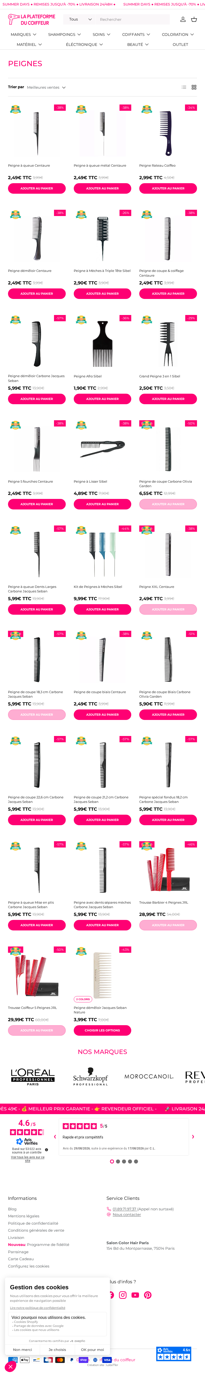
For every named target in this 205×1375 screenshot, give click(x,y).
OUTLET (180, 44)
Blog (12, 1209)
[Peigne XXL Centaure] (168, 554)
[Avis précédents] (54, 1136)
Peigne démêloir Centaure (30, 271)
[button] (194, 19)
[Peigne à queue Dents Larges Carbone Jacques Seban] (37, 554)
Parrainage (18, 1251)
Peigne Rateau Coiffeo (157, 165)
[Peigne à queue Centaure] (37, 133)
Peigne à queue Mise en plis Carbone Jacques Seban (31, 904)
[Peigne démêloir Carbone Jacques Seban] (37, 344)
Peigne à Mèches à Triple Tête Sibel (102, 271)
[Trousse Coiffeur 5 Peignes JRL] (37, 975)
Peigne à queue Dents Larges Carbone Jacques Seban (32, 589)
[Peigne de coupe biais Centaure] (103, 660)
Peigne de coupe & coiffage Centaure (161, 273)
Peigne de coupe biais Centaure (100, 692)
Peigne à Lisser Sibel (90, 481)
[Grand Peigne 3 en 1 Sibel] (168, 344)
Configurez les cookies (28, 1266)
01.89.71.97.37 (125, 1209)
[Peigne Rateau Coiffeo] (168, 133)
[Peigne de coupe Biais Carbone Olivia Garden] (168, 660)
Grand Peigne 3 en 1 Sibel (159, 376)
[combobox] (116, 19)
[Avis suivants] (193, 1136)
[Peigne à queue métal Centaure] (103, 133)
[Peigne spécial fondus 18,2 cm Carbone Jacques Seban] (168, 765)
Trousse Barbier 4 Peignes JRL (163, 902)
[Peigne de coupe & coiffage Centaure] (168, 239)
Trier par (16, 86)
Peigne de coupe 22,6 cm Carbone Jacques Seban (36, 799)
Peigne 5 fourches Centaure (30, 481)
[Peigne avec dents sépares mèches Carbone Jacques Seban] (103, 870)
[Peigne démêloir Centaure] (37, 239)
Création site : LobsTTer (102, 1365)
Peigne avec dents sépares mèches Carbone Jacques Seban (102, 904)
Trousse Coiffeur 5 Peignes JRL (32, 1008)
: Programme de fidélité (38, 1244)
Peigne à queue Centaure (29, 165)
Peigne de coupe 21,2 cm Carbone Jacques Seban (101, 799)
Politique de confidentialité (33, 1223)
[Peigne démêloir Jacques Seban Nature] (103, 975)
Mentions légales (23, 1216)
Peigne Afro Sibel (88, 376)
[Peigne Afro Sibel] (103, 344)
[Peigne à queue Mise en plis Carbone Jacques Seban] (37, 870)
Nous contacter (127, 1214)
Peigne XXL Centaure (156, 587)
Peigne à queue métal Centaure (100, 165)
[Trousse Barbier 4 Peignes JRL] (168, 870)
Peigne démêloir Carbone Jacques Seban (36, 378)
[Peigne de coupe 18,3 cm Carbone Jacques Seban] (37, 660)
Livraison (16, 1237)
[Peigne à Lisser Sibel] (103, 449)
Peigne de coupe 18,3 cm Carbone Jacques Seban (35, 694)
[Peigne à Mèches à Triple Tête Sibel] (103, 239)
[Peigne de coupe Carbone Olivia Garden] (168, 449)
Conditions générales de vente (36, 1230)
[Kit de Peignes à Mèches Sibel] (103, 554)
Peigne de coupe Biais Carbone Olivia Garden (164, 694)
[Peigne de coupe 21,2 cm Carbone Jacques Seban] (103, 765)
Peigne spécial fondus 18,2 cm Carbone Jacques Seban (163, 799)
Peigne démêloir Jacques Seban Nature (100, 1010)
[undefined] (46, 1150)
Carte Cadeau (21, 1258)
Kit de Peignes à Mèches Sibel (98, 587)
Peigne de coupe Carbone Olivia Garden (165, 483)
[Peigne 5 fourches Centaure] (37, 449)
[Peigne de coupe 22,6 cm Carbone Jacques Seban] (37, 765)
